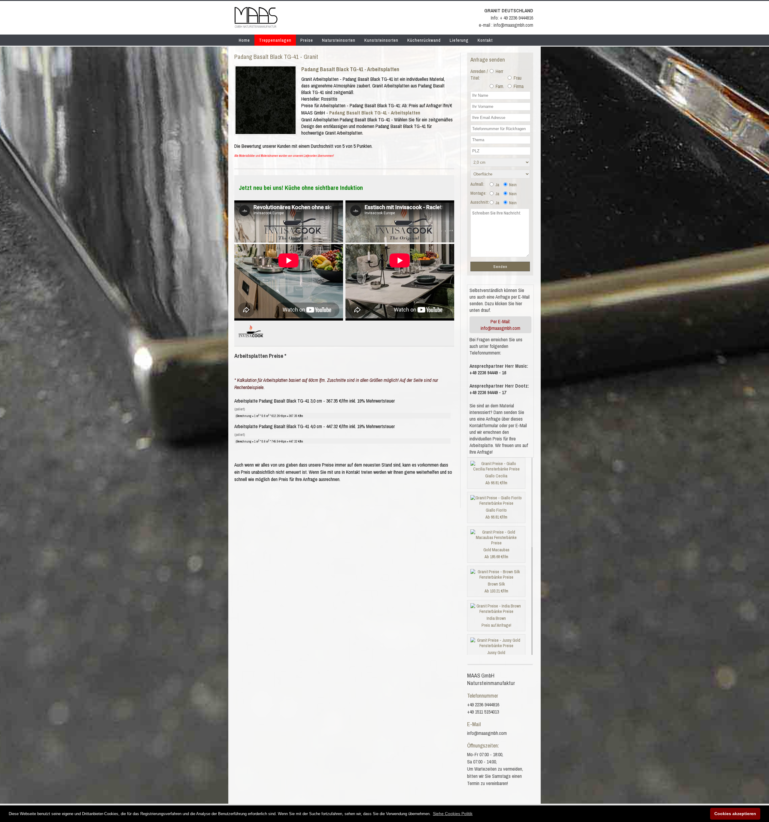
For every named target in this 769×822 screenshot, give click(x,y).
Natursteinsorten (338, 40)
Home (244, 40)
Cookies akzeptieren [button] (735, 813)
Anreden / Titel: (479, 74)
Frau (516, 78)
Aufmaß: (477, 184)
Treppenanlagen (275, 40)
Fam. (499, 86)
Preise (306, 40)
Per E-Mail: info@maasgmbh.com (500, 324)
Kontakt (485, 40)
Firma (518, 86)
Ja (496, 184)
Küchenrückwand (424, 40)
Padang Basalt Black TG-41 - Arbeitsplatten (350, 69)
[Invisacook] (250, 339)
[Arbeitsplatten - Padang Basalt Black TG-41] (266, 132)
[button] (452, 813)
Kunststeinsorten (381, 40)
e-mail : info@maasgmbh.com (506, 25)
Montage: (478, 193)
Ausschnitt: (479, 202)
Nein (512, 184)
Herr (498, 71)
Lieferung (459, 40)
